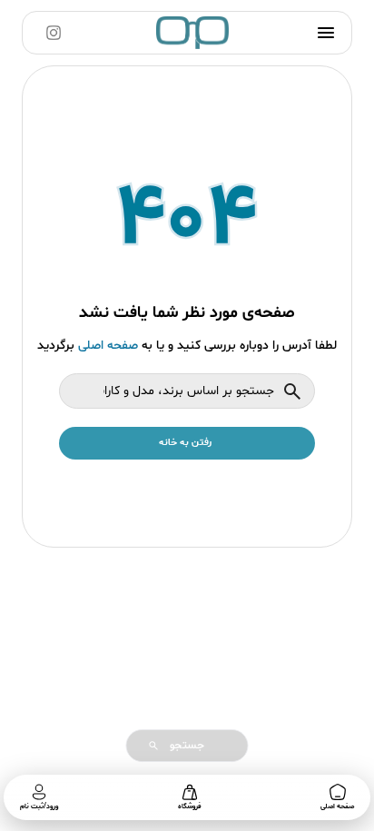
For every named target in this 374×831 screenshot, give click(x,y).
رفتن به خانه (185, 443)
